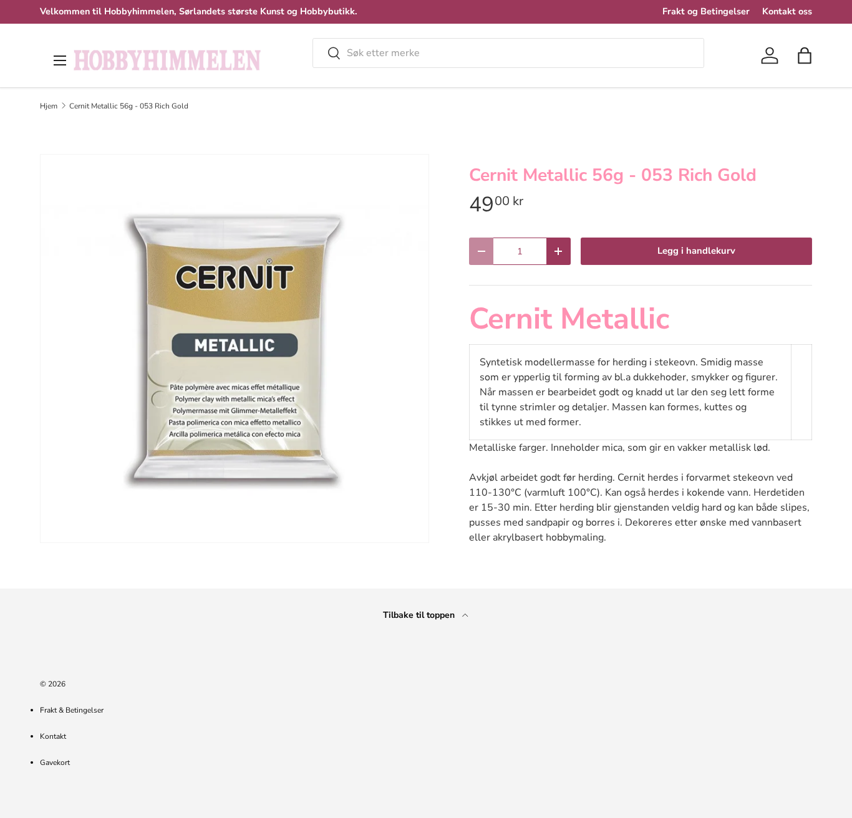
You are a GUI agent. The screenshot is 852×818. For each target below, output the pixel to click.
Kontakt (53, 736)
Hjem (48, 106)
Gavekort (55, 762)
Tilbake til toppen (420, 615)
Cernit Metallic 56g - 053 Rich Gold (128, 106)
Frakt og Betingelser (706, 11)
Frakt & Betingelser (72, 710)
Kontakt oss (787, 11)
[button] (804, 55)
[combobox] (508, 53)
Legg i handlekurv (696, 250)
